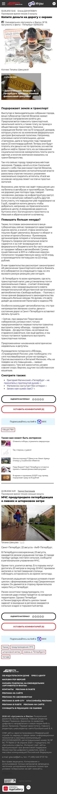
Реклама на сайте (12, 693)
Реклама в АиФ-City (13, 700)
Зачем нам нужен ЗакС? (20, 388)
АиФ (22, 542)
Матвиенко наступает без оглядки (26, 386)
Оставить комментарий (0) (28, 409)
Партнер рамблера (25, 781)
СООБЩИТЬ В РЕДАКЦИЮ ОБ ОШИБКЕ (22, 708)
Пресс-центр (38, 675)
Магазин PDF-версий (13, 679)
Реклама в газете (25, 689)
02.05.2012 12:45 (8, 11)
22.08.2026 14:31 (8, 491)
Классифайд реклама (39, 700)
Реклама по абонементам (17, 697)
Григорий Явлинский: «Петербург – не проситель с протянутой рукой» (26, 381)
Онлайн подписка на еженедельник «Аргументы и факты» (23, 684)
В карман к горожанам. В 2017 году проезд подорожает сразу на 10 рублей (30, 477)
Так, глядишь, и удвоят (22, 450)
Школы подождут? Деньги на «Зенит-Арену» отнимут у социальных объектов (31, 459)
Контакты (8, 689)
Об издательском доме (15, 675)
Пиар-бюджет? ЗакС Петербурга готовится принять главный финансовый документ (31, 468)
